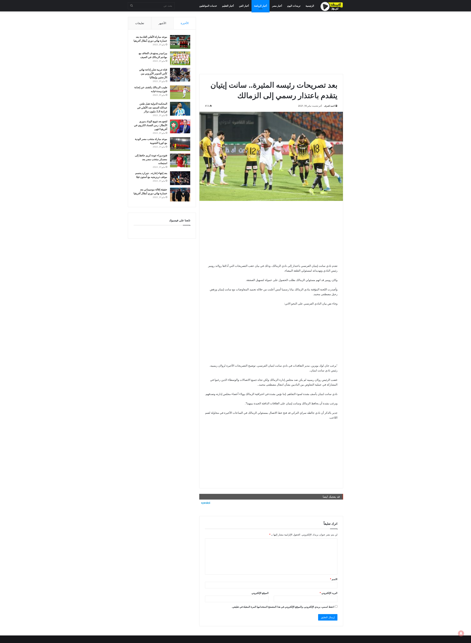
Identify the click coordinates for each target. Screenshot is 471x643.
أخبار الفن (244, 5)
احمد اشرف (329, 105)
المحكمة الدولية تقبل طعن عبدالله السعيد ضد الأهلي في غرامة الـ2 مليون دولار (152, 107)
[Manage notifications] (461, 633)
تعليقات (139, 23)
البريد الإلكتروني (328, 592)
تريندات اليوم (293, 5)
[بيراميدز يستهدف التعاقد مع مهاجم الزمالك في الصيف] (180, 58)
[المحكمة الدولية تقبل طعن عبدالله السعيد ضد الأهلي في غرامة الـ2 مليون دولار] (180, 109)
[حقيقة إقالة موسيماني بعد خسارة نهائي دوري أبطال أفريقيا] (180, 194)
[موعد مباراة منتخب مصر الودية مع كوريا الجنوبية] (180, 144)
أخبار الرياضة (260, 5)
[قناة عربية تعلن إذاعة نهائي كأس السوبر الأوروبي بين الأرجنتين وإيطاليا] (180, 75)
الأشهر (162, 23)
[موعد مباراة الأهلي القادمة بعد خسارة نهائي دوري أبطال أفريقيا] (180, 42)
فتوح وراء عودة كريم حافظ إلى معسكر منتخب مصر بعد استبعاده (151, 159)
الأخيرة (185, 23)
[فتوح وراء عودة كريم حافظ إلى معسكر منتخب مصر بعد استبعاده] (180, 160)
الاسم (333, 579)
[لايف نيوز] (331, 6)
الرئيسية (310, 5)
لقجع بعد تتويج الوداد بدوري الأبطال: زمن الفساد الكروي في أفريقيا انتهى (150, 125)
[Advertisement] (271, 42)
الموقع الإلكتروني (260, 592)
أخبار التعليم (228, 5)
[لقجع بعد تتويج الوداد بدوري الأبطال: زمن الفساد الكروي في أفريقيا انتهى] (180, 126)
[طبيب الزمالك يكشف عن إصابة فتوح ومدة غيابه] (180, 92)
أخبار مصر (277, 5)
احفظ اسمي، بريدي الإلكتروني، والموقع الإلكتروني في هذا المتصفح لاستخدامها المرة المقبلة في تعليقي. (283, 606)
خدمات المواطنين (208, 5)
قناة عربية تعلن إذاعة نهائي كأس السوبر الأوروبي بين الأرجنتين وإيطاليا (153, 73)
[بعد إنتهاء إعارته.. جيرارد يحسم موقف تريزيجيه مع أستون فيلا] (180, 178)
